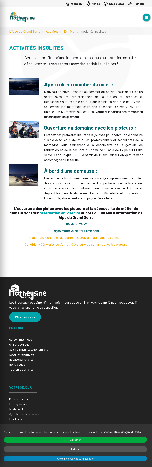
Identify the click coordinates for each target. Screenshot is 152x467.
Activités (52, 31)
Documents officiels (22, 354)
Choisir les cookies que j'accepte (75, 458)
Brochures (15, 419)
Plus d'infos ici (25, 317)
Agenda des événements (24, 414)
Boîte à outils (17, 364)
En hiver (70, 31)
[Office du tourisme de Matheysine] (22, 17)
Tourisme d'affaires (21, 369)
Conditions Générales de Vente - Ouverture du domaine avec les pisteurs (76, 244)
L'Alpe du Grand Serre (24, 31)
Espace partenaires (21, 359)
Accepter (75, 439)
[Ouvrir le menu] (146, 17)
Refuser (75, 449)
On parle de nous (19, 344)
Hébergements (18, 404)
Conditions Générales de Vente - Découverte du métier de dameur (76, 237)
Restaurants (17, 409)
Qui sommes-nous (20, 339)
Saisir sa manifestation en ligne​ (28, 349)
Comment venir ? (19, 399)
